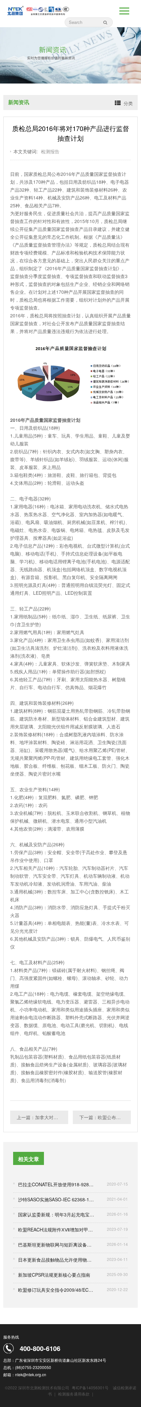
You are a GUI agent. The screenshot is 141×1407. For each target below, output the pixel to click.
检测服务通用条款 (74, 1394)
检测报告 (50, 151)
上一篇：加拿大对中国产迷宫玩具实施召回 (42, 1117)
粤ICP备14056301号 (90, 1387)
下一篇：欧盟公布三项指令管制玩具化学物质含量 (105, 1117)
